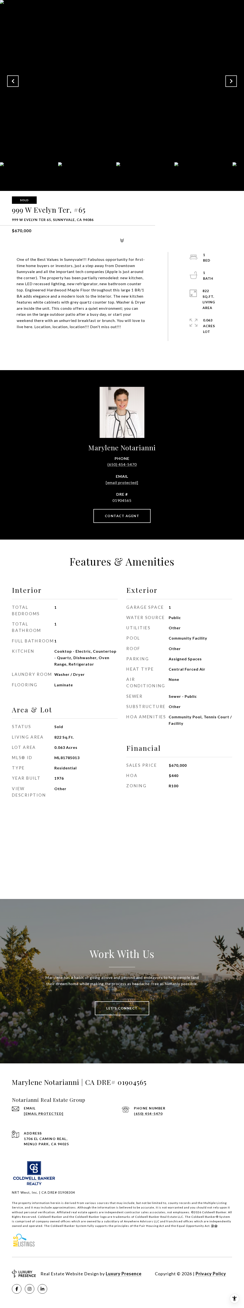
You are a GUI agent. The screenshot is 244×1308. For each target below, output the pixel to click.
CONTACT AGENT (122, 516)
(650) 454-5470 (122, 464)
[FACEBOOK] (16, 1289)
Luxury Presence (124, 1273)
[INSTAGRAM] (29, 1289)
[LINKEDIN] (42, 1289)
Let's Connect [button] (122, 1008)
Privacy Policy (211, 1273)
